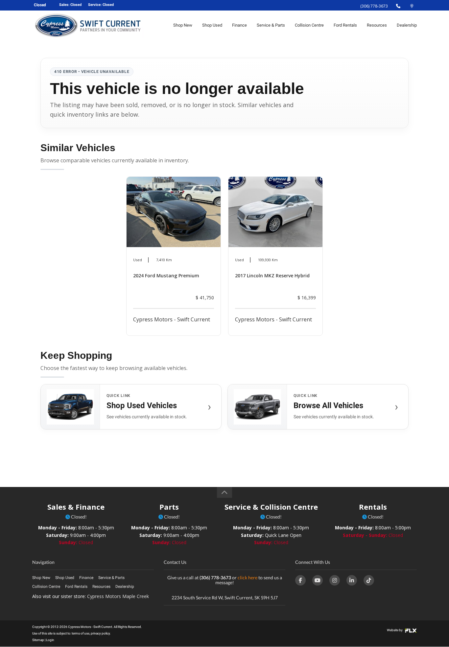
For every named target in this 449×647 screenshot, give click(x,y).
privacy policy (100, 633)
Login (50, 640)
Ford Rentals (345, 25)
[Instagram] (334, 580)
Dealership (407, 25)
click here (247, 577)
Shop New (182, 25)
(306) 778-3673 (374, 6)
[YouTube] (317, 580)
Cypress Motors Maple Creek (118, 596)
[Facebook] (300, 580)
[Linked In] (351, 580)
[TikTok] (369, 580)
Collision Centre (309, 25)
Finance (239, 25)
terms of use (80, 633)
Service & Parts (271, 25)
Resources (377, 25)
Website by (395, 630)
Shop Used (212, 25)
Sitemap (38, 640)
